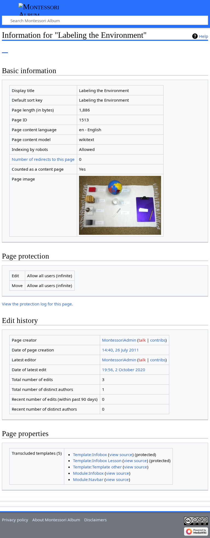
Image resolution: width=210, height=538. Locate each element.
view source (120, 454)
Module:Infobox (88, 473)
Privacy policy (15, 519)
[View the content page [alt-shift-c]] (5, 49)
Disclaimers (95, 519)
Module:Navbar (88, 479)
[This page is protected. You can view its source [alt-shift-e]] (181, 49)
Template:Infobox (90, 454)
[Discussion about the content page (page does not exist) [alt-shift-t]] (17, 49)
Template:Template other (97, 467)
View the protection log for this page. (37, 304)
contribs (157, 340)
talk (142, 340)
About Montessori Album (56, 519)
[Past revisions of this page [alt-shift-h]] (191, 49)
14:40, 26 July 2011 (120, 350)
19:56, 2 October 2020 (123, 369)
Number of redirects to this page (43, 159)
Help (203, 36)
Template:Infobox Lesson (97, 460)
